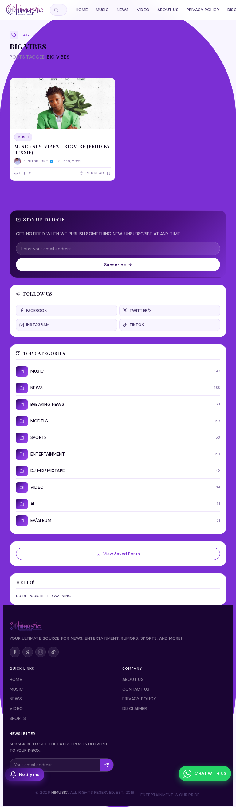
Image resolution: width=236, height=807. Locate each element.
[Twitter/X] (27, 652)
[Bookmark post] (109, 173)
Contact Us (135, 689)
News (123, 9)
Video (143, 9)
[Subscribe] (106, 765)
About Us (168, 9)
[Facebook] (15, 652)
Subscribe (115, 264)
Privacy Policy (203, 9)
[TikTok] (53, 652)
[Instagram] (40, 652)
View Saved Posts (121, 554)
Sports (18, 718)
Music (102, 9)
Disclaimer (134, 708)
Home (82, 9)
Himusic (59, 792)
